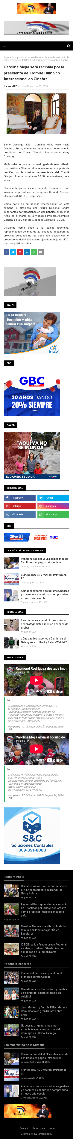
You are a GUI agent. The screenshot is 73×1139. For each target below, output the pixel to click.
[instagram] (53, 506)
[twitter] (53, 498)
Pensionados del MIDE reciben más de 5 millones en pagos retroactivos (44, 560)
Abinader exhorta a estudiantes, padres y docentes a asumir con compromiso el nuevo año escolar (45, 594)
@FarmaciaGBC (47, 705)
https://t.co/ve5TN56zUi (50, 717)
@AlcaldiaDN (15, 705)
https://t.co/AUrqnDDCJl (21, 786)
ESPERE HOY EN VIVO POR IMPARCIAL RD (43, 576)
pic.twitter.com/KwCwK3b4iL (24, 789)
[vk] (20, 514)
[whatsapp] (53, 514)
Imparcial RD (10, 86)
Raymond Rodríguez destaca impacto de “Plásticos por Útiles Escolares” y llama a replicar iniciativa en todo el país (44, 910)
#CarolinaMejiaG (17, 777)
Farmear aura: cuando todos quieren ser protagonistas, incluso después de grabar (44, 624)
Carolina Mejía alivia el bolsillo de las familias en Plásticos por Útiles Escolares (44, 930)
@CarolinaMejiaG (48, 774)
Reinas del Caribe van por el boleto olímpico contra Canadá (42, 975)
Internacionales (30, 57)
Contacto (24, 1128)
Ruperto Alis (39, 1128)
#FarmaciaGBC (16, 708)
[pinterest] (20, 506)
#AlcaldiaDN (30, 705)
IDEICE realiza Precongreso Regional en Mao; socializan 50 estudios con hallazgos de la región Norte (44, 948)
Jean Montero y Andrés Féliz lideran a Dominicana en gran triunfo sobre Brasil (44, 1011)
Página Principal (12, 57)
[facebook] (20, 498)
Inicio (51, 1128)
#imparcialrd (32, 708)
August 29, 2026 (53, 726)
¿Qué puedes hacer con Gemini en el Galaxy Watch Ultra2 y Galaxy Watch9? (44, 640)
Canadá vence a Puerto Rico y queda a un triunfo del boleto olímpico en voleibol (44, 993)
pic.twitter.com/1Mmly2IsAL (24, 720)
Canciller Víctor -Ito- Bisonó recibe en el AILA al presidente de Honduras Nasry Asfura (44, 890)
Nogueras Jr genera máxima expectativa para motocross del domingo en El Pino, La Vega (40, 1029)
